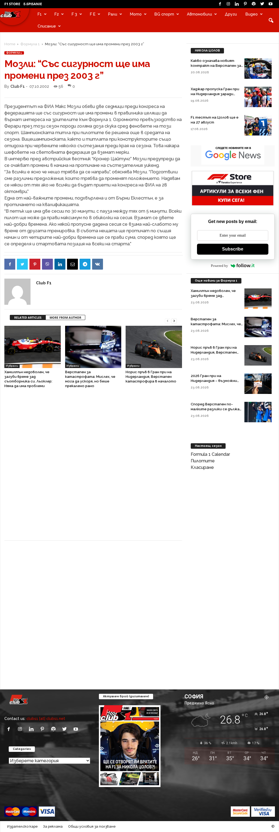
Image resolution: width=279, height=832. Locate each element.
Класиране (202, 467)
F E (92, 14)
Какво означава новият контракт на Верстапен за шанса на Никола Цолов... (216, 66)
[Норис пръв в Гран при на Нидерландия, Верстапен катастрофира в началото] (154, 347)
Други (231, 14)
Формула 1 (30, 44)
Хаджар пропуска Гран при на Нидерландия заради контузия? (215, 94)
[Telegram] (85, 264)
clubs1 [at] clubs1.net (45, 718)
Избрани (12, 365)
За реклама (53, 826)
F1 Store (12, 3)
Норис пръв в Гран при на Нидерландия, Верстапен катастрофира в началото (151, 376)
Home (9, 44)
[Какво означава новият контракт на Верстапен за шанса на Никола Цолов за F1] (258, 68)
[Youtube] (270, 4)
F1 (40, 14)
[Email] (72, 264)
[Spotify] (253, 4)
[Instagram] (228, 4)
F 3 (74, 14)
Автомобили (199, 14)
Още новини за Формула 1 (216, 280)
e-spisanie (32, 3)
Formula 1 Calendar (210, 454)
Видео (251, 14)
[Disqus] (93, 467)
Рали (112, 14)
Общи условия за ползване (92, 826)
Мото (136, 14)
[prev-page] (167, 320)
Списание (47, 26)
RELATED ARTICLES (27, 317)
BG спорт (164, 14)
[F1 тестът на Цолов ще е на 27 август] (258, 125)
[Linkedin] (236, 4)
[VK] (97, 264)
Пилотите (203, 460)
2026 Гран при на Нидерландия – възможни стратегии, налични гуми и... (217, 381)
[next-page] (174, 320)
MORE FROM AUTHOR (65, 317)
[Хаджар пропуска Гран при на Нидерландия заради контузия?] (258, 97)
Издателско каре (22, 826)
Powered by (219, 266)
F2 (56, 14)
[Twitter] (262, 4)
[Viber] (47, 264)
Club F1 (17, 86)
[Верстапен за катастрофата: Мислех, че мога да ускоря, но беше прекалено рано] (93, 347)
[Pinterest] (245, 4)
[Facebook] (220, 4)
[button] (271, 20)
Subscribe (232, 249)
